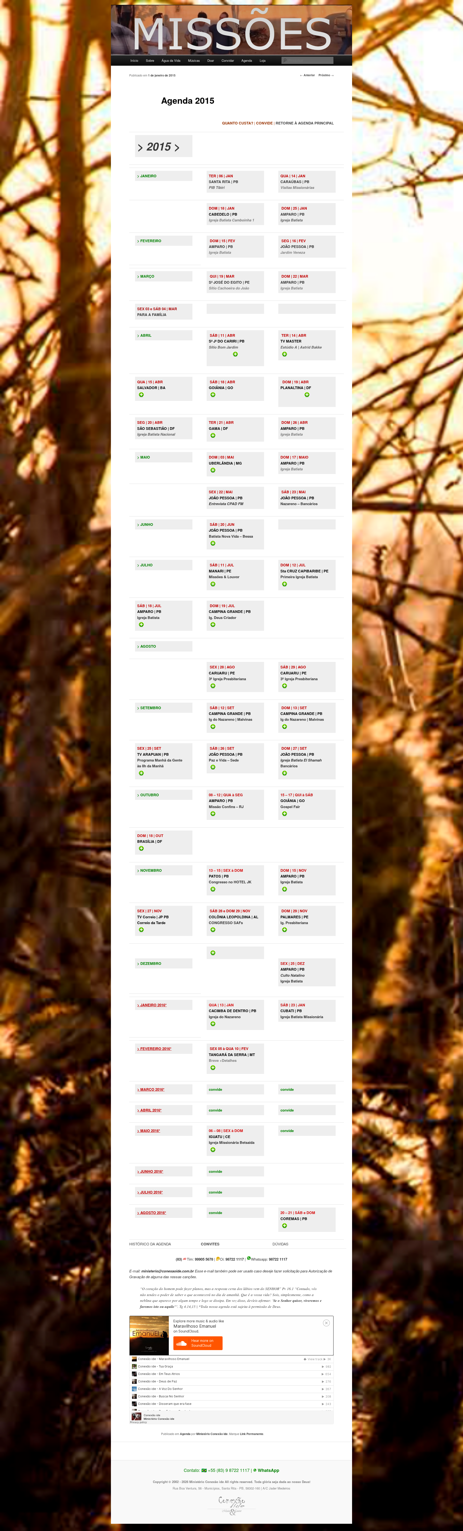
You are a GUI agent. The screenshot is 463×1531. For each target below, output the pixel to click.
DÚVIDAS (280, 1243)
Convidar (228, 60)
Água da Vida (171, 60)
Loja (263, 60)
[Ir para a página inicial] (231, 32)
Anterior (307, 75)
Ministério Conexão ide (212, 1434)
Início (134, 60)
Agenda (246, 60)
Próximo (326, 75)
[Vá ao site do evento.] (307, 814)
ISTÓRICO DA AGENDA (151, 1243)
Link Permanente (251, 1434)
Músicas (194, 60)
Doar (210, 60)
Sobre (150, 60)
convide (215, 1089)
